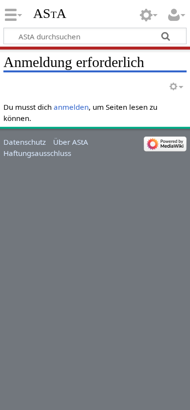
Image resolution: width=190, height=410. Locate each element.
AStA (49, 13)
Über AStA (70, 142)
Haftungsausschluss (37, 153)
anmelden (71, 107)
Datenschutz (24, 142)
